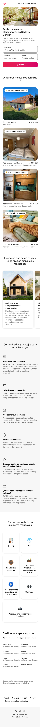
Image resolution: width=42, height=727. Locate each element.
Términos (25, 717)
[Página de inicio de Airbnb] (4, 3)
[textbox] (11, 58)
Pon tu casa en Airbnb (27, 3)
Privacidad (16, 717)
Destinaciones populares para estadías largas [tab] (19, 638)
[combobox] (20, 50)
